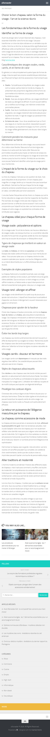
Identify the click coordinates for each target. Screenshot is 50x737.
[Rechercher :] (20, 595)
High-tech (7, 680)
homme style (10, 60)
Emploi (6, 675)
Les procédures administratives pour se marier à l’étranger (10, 545)
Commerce (8, 664)
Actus (6, 659)
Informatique (8, 685)
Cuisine (6, 669)
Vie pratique (7, 8)
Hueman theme (37, 730)
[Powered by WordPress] (17, 730)
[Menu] (47, 3)
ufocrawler (6, 3)
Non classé (8, 691)
